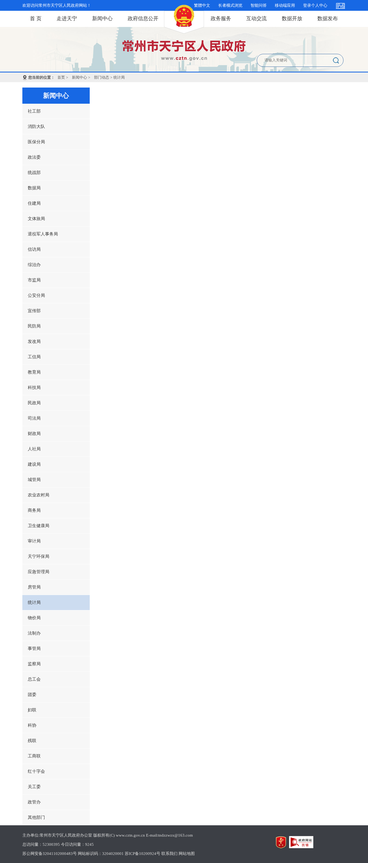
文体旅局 (36, 218)
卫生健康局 (38, 525)
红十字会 (36, 771)
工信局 (34, 356)
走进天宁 (67, 18)
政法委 (34, 157)
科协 (32, 725)
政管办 (34, 802)
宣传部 (34, 310)
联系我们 (169, 853)
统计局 (34, 602)
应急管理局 (38, 571)
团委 (32, 694)
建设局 (34, 464)
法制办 (34, 633)
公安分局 (36, 295)
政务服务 (221, 18)
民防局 (34, 326)
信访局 (34, 249)
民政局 (34, 403)
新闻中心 (102, 18)
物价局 (34, 617)
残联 (32, 740)
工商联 (34, 756)
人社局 (34, 449)
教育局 (34, 372)
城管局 (34, 479)
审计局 (34, 541)
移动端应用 (285, 5)
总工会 (34, 679)
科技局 (34, 387)
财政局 (34, 433)
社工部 (34, 111)
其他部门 (36, 817)
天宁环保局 (38, 556)
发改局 (34, 341)
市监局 (34, 280)
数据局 (34, 188)
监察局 (34, 664)
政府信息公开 (143, 18)
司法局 (34, 418)
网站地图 (187, 853)
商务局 (34, 510)
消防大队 (36, 126)
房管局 (34, 587)
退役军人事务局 (43, 234)
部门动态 (101, 77)
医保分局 (36, 142)
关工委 (34, 786)
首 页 (35, 18)
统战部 (34, 172)
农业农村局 (38, 495)
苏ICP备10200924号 (142, 853)
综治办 (34, 264)
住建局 (34, 203)
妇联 (32, 710)
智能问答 (259, 5)
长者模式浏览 (230, 5)
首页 (61, 77)
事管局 (34, 648)
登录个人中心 (315, 5)
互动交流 (256, 18)
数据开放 (292, 18)
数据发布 (327, 18)
